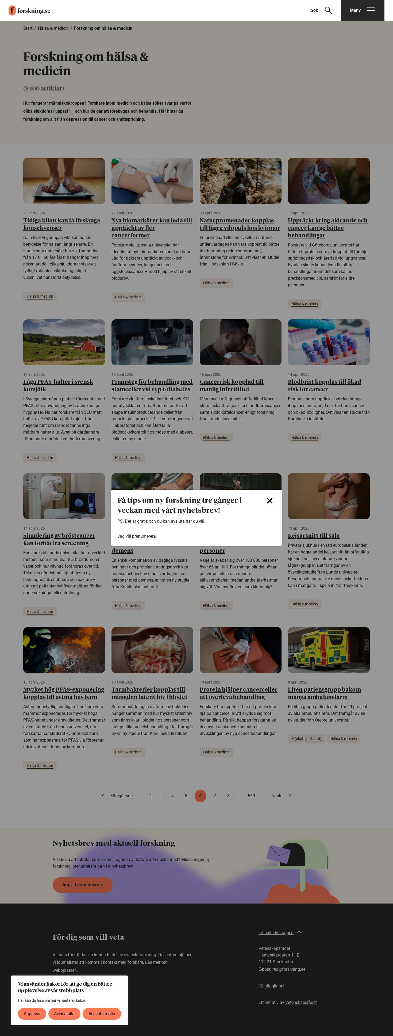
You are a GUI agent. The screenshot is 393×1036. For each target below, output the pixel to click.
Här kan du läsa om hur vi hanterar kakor (51, 1000)
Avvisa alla (64, 1013)
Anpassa (32, 1013)
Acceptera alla (101, 1013)
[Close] (270, 500)
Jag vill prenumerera (136, 536)
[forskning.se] (25, 10)
